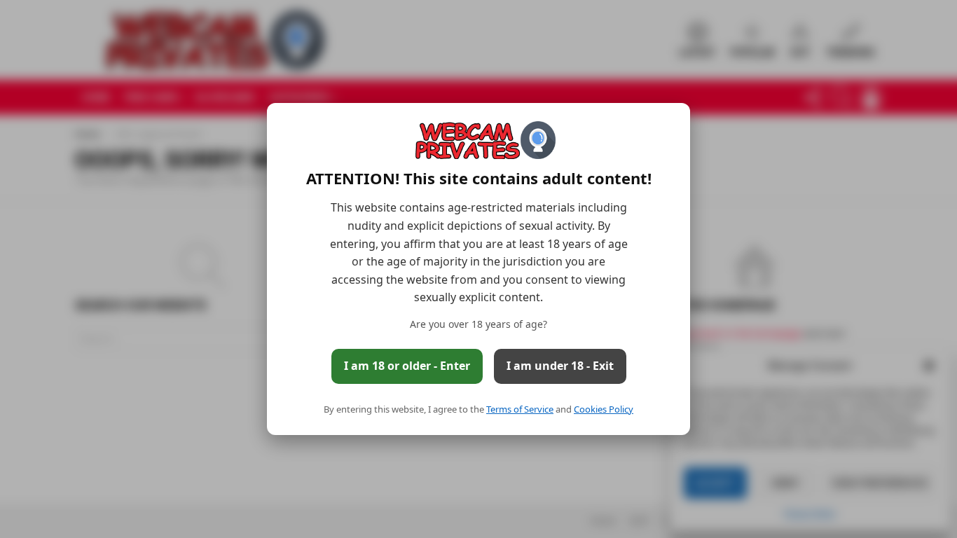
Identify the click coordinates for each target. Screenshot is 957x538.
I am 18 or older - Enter (407, 365)
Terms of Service (519, 409)
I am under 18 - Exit (560, 365)
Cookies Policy (603, 409)
